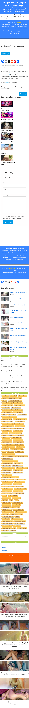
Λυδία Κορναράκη (17, 465)
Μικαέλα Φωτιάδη (19, 481)
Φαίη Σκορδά (6, 518)
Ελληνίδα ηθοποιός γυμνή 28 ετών (7, 142)
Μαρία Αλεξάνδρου (22, 467)
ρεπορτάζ (4, 53)
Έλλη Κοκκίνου (16, 407)
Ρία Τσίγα (5, 500)
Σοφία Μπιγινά (6, 505)
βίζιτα (19, 528)
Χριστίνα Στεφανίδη (19, 523)
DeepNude (5, 396)
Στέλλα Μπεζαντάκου (8, 512)
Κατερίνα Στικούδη (22, 456)
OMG (14, 16)
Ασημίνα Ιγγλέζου (7, 423)
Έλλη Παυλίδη (18, 409)
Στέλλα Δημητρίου (18, 509)
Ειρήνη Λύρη (6, 437)
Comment (6, 195)
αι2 (8, 53)
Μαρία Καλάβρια (7, 470)
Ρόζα (11, 500)
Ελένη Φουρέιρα (18, 440)
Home (3, 15)
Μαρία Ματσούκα (17, 472)
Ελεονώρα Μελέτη (19, 442)
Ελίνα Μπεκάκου (7, 442)
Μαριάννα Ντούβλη (8, 479)
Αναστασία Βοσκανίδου (20, 419)
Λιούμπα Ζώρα (6, 465)
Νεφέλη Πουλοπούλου (20, 488)
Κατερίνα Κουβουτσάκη (9, 456)
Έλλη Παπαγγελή (7, 409)
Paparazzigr (4, 358)
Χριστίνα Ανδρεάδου (17, 518)
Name (4, 182)
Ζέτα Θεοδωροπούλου (17, 449)
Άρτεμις (5, 400)
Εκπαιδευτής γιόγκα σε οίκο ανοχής (7, 120)
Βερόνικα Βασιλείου (8, 428)
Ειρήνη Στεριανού (16, 437)
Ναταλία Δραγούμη (7, 488)
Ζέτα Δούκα (6, 449)
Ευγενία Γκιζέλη (19, 444)
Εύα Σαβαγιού (20, 447)
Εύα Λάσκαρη (10, 447)
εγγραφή (7, 74)
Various (9, 16)
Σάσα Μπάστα (6, 502)
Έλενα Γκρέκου (7, 403)
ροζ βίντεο (13, 530)
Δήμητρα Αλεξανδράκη (16, 433)
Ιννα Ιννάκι (10, 451)
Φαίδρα (17, 516)
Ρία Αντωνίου (16, 498)
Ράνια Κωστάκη (13, 495)
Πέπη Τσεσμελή (7, 493)
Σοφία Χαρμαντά (7, 509)
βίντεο (24, 528)
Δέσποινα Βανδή (18, 430)
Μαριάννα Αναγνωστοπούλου (10, 477)
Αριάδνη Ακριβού (19, 421)
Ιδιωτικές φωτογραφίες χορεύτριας (7, 131)
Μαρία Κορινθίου (18, 470)
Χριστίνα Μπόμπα (7, 521)
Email (4, 189)
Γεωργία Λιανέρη (7, 430)
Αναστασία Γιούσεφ (8, 421)
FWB (19, 16)
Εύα (4, 447)
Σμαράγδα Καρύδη (17, 502)
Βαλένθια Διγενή (20, 426)
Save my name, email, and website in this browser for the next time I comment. (13, 217)
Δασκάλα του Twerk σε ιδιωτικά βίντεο (7, 109)
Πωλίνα (5, 495)
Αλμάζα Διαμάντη (7, 419)
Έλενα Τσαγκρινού (7, 405)
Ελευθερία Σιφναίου (8, 444)
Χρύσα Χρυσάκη (7, 528)
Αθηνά (4, 414)
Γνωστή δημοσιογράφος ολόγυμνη (7, 152)
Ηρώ (4, 451)
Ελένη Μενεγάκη (7, 440)
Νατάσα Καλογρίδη (18, 486)
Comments (4, 547)
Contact (9, 15)
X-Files (20, 15)
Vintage (3, 16)
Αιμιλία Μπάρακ (22, 414)
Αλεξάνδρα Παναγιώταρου (9, 416)
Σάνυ (16, 500)
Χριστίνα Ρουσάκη (7, 523)
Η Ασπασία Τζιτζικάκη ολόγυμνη (18, 342)
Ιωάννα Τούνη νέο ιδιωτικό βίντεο (18, 292)
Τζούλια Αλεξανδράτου (16, 514)
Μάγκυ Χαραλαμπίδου (8, 467)
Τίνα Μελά (5, 514)
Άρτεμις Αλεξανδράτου (15, 400)
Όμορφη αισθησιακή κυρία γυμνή (8, 163)
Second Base (22, 396)
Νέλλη (4, 486)
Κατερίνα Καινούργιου (8, 454)
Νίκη (9, 486)
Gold (7, 18)
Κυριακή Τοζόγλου (7, 458)
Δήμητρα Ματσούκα (8, 435)
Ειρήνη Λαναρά (19, 435)
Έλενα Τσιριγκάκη (19, 405)
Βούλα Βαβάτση (19, 428)
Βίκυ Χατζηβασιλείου (8, 426)
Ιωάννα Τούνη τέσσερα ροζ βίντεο (19, 304)
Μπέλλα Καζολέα (7, 484)
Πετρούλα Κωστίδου (18, 493)
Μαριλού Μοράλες (7, 481)
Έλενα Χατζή (6, 407)
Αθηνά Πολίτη (12, 414)
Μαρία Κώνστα (6, 472)
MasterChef (14, 396)
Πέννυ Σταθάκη (18, 491)
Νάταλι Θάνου (17, 484)
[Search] (26, 536)
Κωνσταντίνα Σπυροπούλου (10, 461)
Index (2, 545)
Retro (2, 18)
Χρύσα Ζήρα (17, 525)
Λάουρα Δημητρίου (7, 463)
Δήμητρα (5, 433)
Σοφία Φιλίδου (6, 507)
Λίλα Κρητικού (18, 463)
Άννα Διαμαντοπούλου (15, 398)
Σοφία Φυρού (15, 507)
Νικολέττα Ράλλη (7, 491)
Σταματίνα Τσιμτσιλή (21, 512)
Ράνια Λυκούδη (6, 498)
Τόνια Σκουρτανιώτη (8, 516)
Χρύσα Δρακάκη (7, 525)
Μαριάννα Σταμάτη (20, 479)
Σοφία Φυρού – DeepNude (17, 322)
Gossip (25, 16)
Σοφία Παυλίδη (16, 505)
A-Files (14, 15)
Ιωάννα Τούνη (19, 451)
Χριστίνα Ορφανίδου (19, 521)
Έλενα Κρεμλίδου (17, 403)
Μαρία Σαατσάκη (7, 474)
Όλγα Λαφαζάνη (7, 412)
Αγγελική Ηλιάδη (18, 412)
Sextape (5, 398)
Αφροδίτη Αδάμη (18, 423)
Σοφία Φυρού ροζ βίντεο (16, 317)
